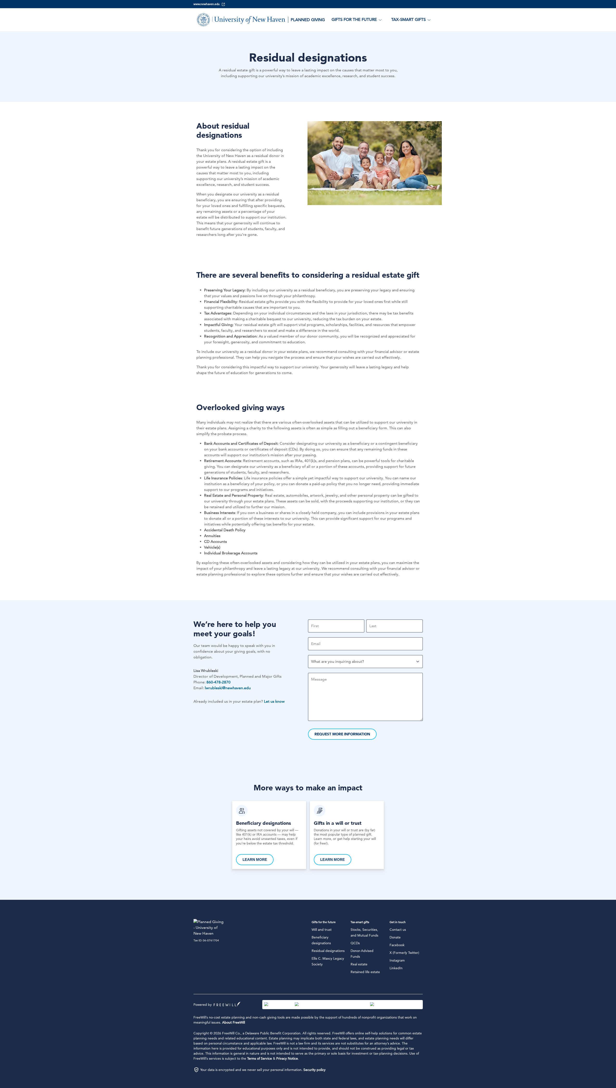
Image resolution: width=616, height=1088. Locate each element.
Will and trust (322, 929)
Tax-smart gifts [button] (408, 19)
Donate (395, 937)
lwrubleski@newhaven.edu (228, 688)
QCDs (355, 943)
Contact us (398, 929)
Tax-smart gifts (360, 922)
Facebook (397, 945)
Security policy (314, 1070)
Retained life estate (365, 972)
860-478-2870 (218, 682)
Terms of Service (259, 1058)
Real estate (359, 964)
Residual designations (328, 951)
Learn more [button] (255, 859)
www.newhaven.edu (206, 4)
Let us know (274, 701)
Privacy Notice (287, 1058)
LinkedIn (396, 968)
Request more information (342, 734)
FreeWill (227, 1004)
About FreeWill (233, 1022)
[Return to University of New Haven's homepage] (209, 927)
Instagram (397, 960)
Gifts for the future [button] (354, 19)
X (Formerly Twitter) (404, 952)
